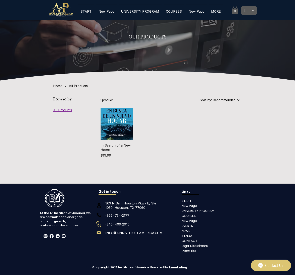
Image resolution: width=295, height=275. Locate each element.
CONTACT (189, 241)
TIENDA (187, 236)
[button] (235, 10)
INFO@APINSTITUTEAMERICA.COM (134, 233)
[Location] (99, 205)
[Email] (99, 232)
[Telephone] (99, 215)
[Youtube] (64, 236)
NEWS (186, 230)
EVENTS (187, 225)
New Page (189, 205)
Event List (189, 251)
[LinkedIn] (58, 236)
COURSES (189, 215)
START (186, 200)
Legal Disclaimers (195, 246)
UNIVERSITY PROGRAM (196, 210)
